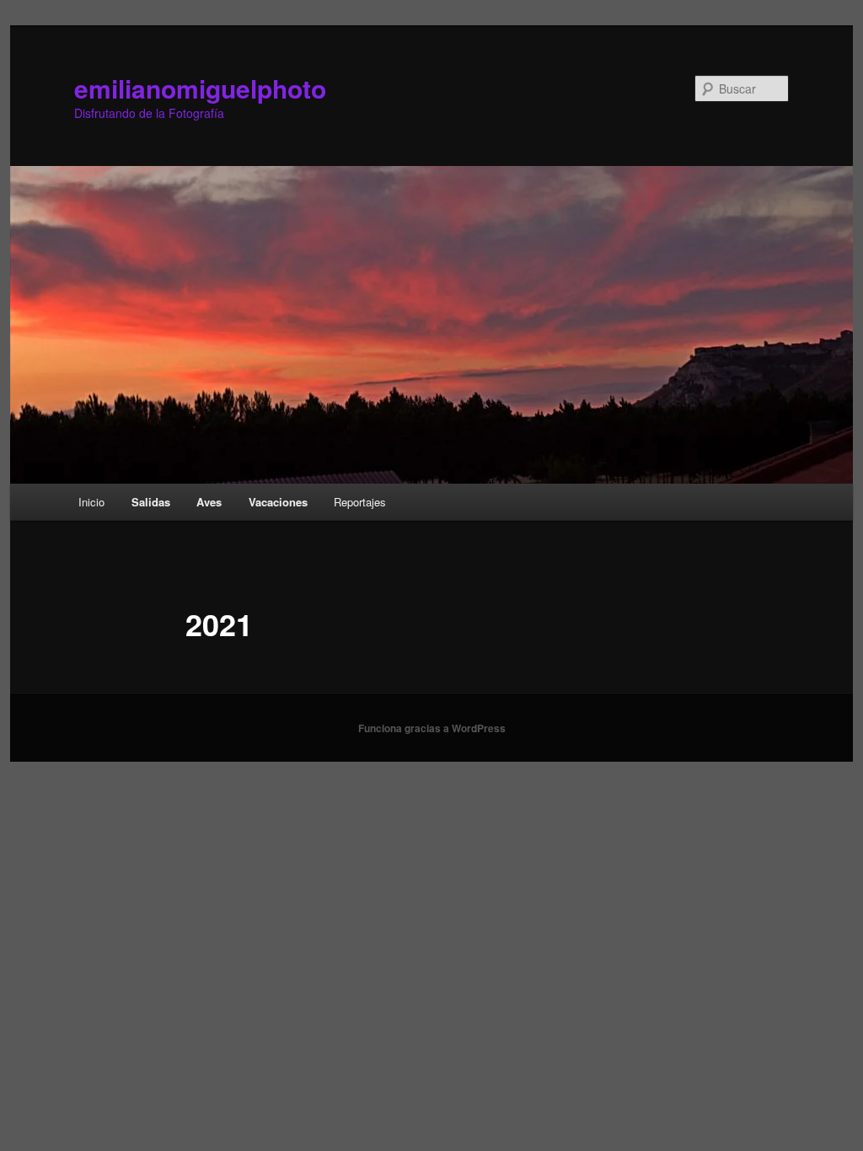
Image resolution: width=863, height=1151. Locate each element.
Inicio (91, 502)
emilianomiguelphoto (200, 88)
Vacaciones (278, 502)
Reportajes (360, 502)
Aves (209, 502)
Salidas (150, 502)
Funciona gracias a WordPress (432, 728)
